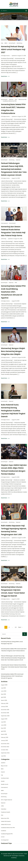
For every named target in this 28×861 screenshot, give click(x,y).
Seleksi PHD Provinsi (6, 824)
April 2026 (3, 697)
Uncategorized (4, 840)
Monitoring (19, 43)
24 (16, 627)
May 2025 (3, 728)
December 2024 (5, 743)
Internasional (4, 223)
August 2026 (4, 685)
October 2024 (4, 750)
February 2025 (4, 737)
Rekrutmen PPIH (5, 818)
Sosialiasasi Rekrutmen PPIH (9, 101)
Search (24, 634)
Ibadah (3, 781)
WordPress (14, 857)
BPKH (2, 769)
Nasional (11, 99)
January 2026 (4, 706)
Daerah (3, 772)
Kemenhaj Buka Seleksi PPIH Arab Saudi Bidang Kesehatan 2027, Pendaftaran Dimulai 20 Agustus (13, 292)
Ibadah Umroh (4, 784)
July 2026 (3, 688)
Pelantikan (3, 809)
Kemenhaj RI (12, 43)
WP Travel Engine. (14, 855)
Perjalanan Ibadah (5, 812)
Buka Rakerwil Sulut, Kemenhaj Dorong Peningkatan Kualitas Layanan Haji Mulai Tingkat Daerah (13, 411)
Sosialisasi (3, 830)
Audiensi (3, 762)
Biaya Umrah (4, 766)
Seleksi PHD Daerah (6, 821)
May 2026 (3, 694)
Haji (2, 43)
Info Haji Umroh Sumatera (16, 853)
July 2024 (3, 756)
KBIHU (6, 43)
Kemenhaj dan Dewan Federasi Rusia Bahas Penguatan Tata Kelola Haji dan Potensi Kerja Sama (14, 667)
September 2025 (5, 716)
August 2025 (4, 719)
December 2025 (5, 709)
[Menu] (26, 10)
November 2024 (5, 746)
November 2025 (5, 712)
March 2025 (4, 734)
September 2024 (5, 753)
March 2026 (4, 700)
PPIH (16, 99)
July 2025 (3, 722)
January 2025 (4, 740)
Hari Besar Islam (5, 778)
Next (19, 627)
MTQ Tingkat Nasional (6, 800)
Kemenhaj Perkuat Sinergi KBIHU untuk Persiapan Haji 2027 (13, 49)
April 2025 (3, 731)
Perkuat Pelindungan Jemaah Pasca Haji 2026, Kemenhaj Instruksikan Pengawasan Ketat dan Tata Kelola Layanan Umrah (14, 169)
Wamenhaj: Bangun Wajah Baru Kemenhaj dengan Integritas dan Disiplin (13, 351)
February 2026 (4, 703)
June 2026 (3, 691)
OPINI (2, 806)
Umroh (2, 837)
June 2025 (3, 725)
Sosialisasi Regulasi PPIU (7, 833)
